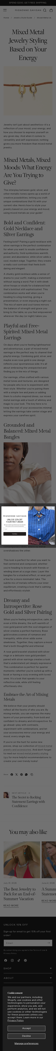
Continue (14, 534)
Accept (26, 1028)
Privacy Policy (16, 1020)
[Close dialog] (53, 508)
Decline (26, 1036)
